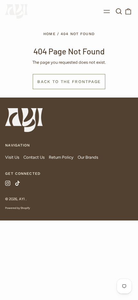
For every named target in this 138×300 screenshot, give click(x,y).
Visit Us (12, 157)
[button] (118, 11)
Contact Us (34, 157)
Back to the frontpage (68, 81)
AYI (22, 199)
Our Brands (88, 157)
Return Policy (61, 157)
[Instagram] (7, 183)
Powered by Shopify (17, 208)
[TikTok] (17, 183)
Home (49, 34)
